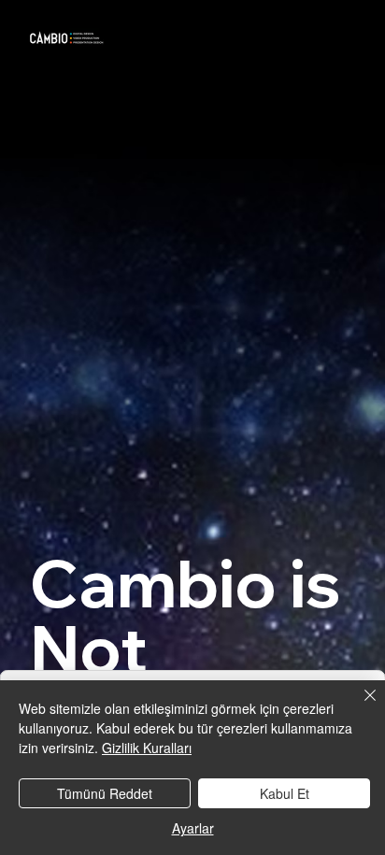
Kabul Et (284, 793)
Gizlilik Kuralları (147, 747)
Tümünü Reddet (104, 793)
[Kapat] (358, 706)
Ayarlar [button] (193, 828)
